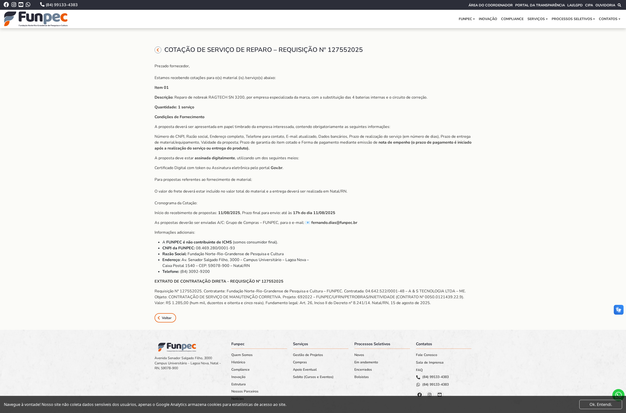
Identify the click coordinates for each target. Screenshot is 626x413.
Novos (359, 355)
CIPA (589, 5)
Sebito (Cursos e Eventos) (313, 377)
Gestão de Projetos (308, 355)
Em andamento (366, 362)
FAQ (419, 370)
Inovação (488, 19)
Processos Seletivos (572, 19)
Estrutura (238, 384)
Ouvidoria (605, 5)
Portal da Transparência (540, 5)
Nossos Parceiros (244, 391)
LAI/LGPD (575, 5)
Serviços (536, 19)
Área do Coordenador (491, 5)
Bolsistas (361, 377)
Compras (300, 362)
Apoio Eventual (305, 369)
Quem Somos (242, 355)
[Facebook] (420, 395)
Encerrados (363, 369)
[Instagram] (430, 395)
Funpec (465, 19)
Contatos (608, 19)
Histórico (238, 362)
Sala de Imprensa (430, 362)
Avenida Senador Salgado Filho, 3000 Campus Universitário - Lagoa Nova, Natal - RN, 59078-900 (188, 363)
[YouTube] (440, 395)
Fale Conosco (426, 355)
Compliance (512, 19)
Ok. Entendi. (601, 404)
